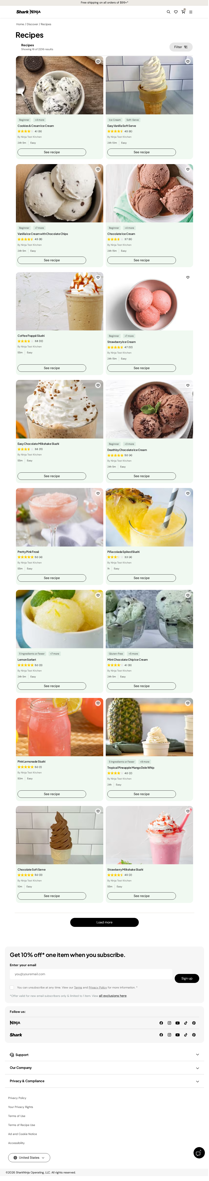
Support (22, 1055)
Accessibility (16, 1143)
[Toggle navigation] (191, 12)
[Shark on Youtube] (178, 1034)
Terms (78, 987)
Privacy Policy (98, 987)
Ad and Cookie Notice (22, 1134)
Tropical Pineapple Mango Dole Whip (130, 767)
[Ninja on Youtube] (178, 1023)
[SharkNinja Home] (28, 12)
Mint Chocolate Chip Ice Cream (127, 659)
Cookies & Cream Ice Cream (36, 125)
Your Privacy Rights (20, 1107)
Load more (104, 922)
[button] (169, 12)
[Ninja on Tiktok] (186, 1023)
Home (20, 24)
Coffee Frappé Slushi (31, 335)
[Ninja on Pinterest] (194, 1023)
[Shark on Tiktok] (186, 1034)
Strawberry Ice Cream (121, 342)
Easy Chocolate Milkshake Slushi (38, 443)
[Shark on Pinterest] (194, 1034)
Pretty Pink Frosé (28, 551)
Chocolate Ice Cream (121, 234)
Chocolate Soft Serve (32, 869)
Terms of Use (16, 1116)
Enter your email (23, 965)
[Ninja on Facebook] (161, 1023)
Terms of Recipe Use (21, 1125)
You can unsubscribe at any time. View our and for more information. (77, 987)
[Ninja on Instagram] (169, 1023)
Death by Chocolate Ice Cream (127, 450)
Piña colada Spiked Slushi (123, 551)
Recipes (46, 24)
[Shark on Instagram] (169, 1034)
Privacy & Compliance (27, 1081)
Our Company (21, 1067)
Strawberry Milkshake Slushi (125, 869)
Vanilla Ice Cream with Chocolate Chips (43, 234)
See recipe (52, 152)
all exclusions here (113, 996)
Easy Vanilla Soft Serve (121, 125)
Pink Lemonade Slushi (31, 761)
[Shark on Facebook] (161, 1034)
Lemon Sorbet (27, 659)
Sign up (186, 978)
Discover (32, 24)
